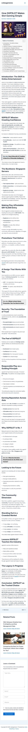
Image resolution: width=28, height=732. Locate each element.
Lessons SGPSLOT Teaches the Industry (13, 67)
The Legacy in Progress (9, 69)
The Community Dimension (10, 64)
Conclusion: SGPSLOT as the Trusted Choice (14, 71)
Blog (13, 628)
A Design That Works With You (11, 52)
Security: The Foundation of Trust (11, 54)
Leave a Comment (7, 628)
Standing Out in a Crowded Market (12, 66)
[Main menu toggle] (25, 3)
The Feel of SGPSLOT (9, 56)
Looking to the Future (9, 62)
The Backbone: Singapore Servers (11, 48)
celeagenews (7, 3)
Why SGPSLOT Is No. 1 (9, 61)
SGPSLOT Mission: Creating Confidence (13, 46)
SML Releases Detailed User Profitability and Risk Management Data (12, 624)
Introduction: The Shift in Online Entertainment (10, 44)
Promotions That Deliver (9, 51)
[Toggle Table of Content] (23, 41)
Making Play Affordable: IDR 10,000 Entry (13, 49)
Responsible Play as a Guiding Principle (12, 57)
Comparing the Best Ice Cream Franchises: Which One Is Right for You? (13, 648)
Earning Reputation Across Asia (11, 59)
